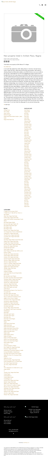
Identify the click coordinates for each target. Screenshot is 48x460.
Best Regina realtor (8, 227)
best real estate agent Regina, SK (11, 224)
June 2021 (26, 201)
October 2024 (27, 141)
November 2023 (27, 156)
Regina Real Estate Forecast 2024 (11, 328)
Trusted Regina (7, 374)
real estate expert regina (9, 315)
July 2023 (26, 162)
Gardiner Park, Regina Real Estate (11, 257)
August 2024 (27, 143)
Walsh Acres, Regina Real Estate (11, 383)
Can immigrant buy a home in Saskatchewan (13, 232)
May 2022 (26, 184)
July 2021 (26, 200)
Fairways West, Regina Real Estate (11, 254)
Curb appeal (6, 238)
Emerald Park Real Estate (9, 247)
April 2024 (26, 148)
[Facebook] (13, 433)
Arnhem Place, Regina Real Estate (13, 59)
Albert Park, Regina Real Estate (10, 216)
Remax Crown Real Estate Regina (11, 341)
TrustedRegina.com (8, 379)
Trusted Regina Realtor (9, 377)
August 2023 (27, 160)
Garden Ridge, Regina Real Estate (11, 255)
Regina (5, 322)
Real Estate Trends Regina (9, 318)
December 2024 (27, 140)
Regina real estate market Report (11, 330)
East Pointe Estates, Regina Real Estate (12, 244)
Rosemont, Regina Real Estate (10, 348)
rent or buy (6, 344)
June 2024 (26, 145)
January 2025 (27, 138)
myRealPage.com (26, 442)
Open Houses (7, 113)
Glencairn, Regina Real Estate (10, 262)
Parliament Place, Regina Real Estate (11, 304)
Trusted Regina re (7, 375)
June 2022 (26, 183)
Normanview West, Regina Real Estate (12, 300)
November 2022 (27, 175)
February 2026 (27, 121)
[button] (39, 5)
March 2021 (26, 206)
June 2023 (26, 164)
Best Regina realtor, (8, 228)
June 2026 (26, 115)
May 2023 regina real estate (10, 293)
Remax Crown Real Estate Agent (11, 339)
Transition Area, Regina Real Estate (11, 372)
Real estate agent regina (9, 314)
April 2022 (26, 186)
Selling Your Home (8, 358)
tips (4, 366)
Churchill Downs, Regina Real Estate (11, 235)
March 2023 (27, 168)
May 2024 (26, 146)
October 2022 (27, 176)
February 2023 (27, 170)
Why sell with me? (8, 420)
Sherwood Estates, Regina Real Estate (12, 360)
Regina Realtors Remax (9, 334)
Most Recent (27, 110)
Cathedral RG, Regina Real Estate (11, 233)
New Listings (6, 111)
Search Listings (7, 413)
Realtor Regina (7, 320)
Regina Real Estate (8, 325)
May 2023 (26, 165)
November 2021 (27, 194)
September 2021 (27, 197)
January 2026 (27, 122)
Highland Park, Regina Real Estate (11, 266)
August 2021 (27, 198)
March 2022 (27, 187)
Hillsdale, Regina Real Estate (10, 268)
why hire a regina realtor (9, 393)
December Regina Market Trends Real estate (13, 239)
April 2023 (26, 167)
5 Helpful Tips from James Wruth (11, 211)
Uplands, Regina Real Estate (10, 382)
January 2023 (27, 171)
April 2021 (26, 205)
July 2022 (26, 181)
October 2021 (27, 195)
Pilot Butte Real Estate (8, 306)
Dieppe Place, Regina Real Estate (11, 241)
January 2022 (27, 190)
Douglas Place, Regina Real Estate (11, 243)
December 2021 (27, 192)
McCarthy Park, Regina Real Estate (11, 295)
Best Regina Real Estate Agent (10, 225)
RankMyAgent (7, 311)
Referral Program (7, 115)
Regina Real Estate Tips (9, 119)
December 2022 (27, 173)
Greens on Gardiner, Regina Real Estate (12, 263)
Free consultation (7, 423)
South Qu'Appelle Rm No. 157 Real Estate (13, 361)
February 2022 (27, 189)
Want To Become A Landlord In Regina (12, 385)
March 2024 (27, 149)
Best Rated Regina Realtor (9, 222)
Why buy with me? (8, 410)
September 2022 (28, 178)
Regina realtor (7, 333)
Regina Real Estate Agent (9, 326)
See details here (7, 66)
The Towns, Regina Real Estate (10, 364)
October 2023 (27, 157)
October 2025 (27, 127)
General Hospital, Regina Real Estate (12, 258)
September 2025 (28, 129)
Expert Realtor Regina (8, 249)
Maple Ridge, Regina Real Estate (11, 285)
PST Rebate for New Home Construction (12, 309)
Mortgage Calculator (8, 412)
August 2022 (27, 179)
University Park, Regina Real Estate (11, 380)
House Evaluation (7, 270)
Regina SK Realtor (8, 336)
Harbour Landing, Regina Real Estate (12, 265)
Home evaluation (7, 422)
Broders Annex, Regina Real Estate (11, 230)
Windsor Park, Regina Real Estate (11, 394)
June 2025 (26, 132)
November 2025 (27, 126)
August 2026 (27, 111)
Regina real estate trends (9, 331)
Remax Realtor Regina (8, 342)
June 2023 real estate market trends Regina (13, 277)
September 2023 (28, 159)
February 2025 (27, 137)
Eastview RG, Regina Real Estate (11, 246)
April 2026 (26, 118)
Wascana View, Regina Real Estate (11, 386)
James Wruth (6, 274)
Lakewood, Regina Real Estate (10, 284)
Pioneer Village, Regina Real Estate (11, 307)
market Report (7, 288)
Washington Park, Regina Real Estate (12, 388)
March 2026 (27, 119)
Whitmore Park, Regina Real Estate (11, 391)
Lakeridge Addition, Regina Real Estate (12, 279)
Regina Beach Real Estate (9, 323)
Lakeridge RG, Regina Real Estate (11, 281)
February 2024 (27, 151)
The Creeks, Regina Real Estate (10, 363)
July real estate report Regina (10, 276)
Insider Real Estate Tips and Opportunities (13, 273)
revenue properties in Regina (10, 345)
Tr (4, 371)
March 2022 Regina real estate (10, 287)
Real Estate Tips (7, 317)
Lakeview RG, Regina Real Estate (11, 282)
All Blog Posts (7, 110)
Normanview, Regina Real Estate (11, 301)
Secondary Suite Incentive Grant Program (12, 353)
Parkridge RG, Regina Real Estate (11, 303)
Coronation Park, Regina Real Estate (11, 236)
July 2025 (26, 130)
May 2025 (26, 134)
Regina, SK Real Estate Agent (10, 337)
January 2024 (27, 152)
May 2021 (26, 203)
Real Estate (6, 312)
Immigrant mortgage (8, 271)
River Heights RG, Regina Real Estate (12, 347)
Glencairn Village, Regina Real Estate (12, 260)
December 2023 (27, 154)
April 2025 (26, 135)
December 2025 (27, 124)
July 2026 (26, 113)
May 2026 (26, 116)
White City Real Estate (8, 390)
